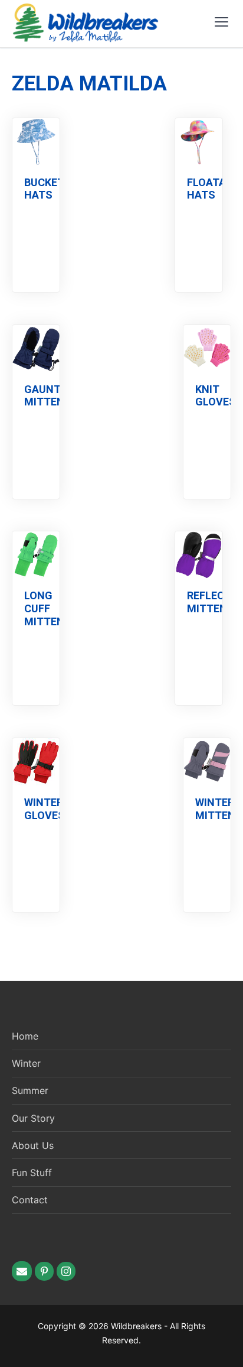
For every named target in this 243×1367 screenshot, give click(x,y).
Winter (26, 1063)
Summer (30, 1090)
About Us (33, 1145)
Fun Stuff (32, 1172)
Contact (30, 1200)
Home (25, 1036)
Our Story (33, 1118)
